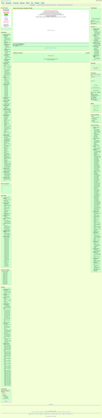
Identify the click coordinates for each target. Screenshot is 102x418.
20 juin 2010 (6, 93)
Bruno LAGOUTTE (97, 185)
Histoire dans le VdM (6, 178)
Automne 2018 (6, 244)
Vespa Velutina (6, 63)
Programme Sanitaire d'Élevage (6, 231)
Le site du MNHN (6, 69)
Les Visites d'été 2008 (7, 335)
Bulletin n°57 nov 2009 (7, 380)
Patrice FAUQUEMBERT (96, 133)
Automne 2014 (6, 251)
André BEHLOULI (96, 140)
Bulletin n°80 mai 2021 (7, 355)
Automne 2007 (6, 266)
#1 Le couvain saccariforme (6, 117)
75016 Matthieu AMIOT (97, 156)
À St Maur (97, 105)
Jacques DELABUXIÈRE (96, 49)
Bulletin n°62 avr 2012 (7, 375)
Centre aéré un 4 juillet (7, 111)
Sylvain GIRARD (96, 179)
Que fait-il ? (6, 225)
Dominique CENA (96, 130)
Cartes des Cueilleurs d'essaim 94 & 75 (97, 267)
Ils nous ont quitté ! (96, 46)
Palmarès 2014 (5, 279)
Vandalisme (6, 107)
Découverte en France (7, 74)
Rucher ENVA (6, 98)
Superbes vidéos (96, 29)
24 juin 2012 (6, 91)
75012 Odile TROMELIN (96, 153)
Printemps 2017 (6, 246)
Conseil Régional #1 (7, 305)
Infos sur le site (95, 119)
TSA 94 (94, 128)
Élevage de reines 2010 (96, 43)
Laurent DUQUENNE (97, 175)
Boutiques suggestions (7, 174)
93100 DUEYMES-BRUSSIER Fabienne (97, 216)
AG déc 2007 (6, 265)
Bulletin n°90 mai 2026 (7, 345)
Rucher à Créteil (6, 101)
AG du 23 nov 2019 (7, 309)
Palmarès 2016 (5, 277)
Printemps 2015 (6, 250)
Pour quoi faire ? (6, 220)
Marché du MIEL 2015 (97, 41)
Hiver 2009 (6, 263)
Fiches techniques (6, 135)
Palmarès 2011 (5, 280)
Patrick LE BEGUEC (97, 190)
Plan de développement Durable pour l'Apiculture (7, 213)
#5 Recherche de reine (7, 163)
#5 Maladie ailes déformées (6, 123)
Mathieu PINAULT (96, 197)
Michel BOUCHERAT (97, 141)
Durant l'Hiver (6, 60)
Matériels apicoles (6, 172)
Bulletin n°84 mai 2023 (7, 351)
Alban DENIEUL (96, 174)
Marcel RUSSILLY (96, 50)
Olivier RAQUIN (96, 199)
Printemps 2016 (6, 248)
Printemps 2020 (6, 242)
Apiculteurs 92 (95, 232)
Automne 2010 (6, 258)
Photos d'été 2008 (7, 334)
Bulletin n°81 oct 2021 (7, 354)
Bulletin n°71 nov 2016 (7, 366)
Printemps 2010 (6, 259)
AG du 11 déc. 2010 (7, 317)
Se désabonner (5, 396)
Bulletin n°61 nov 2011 (7, 376)
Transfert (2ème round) (7, 340)
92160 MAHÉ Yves (97, 235)
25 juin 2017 (6, 87)
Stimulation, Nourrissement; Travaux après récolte (7, 42)
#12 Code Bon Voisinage (6, 152)
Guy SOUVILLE (96, 51)
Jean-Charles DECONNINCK (96, 173)
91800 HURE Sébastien (96, 247)
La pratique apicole (7, 35)
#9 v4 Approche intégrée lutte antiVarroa (7, 157)
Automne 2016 (6, 247)
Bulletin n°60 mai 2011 (7, 377)
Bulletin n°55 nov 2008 (7, 382)
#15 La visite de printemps (6, 147)
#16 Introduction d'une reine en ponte (7, 145)
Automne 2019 (6, 243)
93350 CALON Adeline (97, 147)
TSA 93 (94, 146)
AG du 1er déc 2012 (7, 315)
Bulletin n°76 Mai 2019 (7, 360)
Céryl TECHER (96, 205)
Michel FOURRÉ (96, 177)
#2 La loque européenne (6, 119)
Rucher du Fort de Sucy (7, 109)
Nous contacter (6, 201)
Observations (7, 46)
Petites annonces (6, 175)
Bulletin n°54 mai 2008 (7, 383)
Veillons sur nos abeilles (95, 56)
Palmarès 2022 (5, 273)
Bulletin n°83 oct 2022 (7, 352)
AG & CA (7, 308)
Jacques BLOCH (96, 161)
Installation (5, 102)
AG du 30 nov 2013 (7, 314)
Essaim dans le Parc (7, 103)
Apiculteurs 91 (95, 241)
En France (94, 105)
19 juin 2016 (6, 88)
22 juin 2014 (6, 90)
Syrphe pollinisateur (97, 32)
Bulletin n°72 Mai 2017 (7, 365)
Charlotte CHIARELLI (97, 131)
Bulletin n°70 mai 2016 (7, 367)
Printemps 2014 (6, 252)
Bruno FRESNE (96, 178)
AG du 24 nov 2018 (7, 310)
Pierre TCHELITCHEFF (96, 144)
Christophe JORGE (97, 184)
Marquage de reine (7, 38)
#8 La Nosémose (6, 127)
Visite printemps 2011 (7, 324)
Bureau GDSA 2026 (7, 221)
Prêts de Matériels (6, 228)
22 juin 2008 (6, 95)
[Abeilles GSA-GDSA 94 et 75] (6, 0)
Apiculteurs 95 (95, 258)
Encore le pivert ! (6, 81)
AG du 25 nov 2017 (7, 311)
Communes (95, 262)
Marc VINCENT (96, 137)
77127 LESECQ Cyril (97, 253)
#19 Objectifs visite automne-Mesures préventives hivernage (7, 140)
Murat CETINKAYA (96, 166)
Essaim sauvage (6, 82)
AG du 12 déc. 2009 (7, 318)
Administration (6, 203)
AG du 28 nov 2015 (7, 312)
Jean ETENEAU (96, 176)
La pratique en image (97, 44)
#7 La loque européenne (6, 160)
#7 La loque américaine (7, 126)
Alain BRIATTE (96, 163)
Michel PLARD (96, 198)
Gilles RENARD (96, 200)
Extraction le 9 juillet (7, 110)
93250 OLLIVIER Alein (97, 226)
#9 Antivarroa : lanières (7, 128)
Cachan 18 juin (6, 217)
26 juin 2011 (6, 92)
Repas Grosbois (6, 84)
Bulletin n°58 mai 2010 (7, 379)
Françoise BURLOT (97, 165)
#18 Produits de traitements (6, 142)
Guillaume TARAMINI (97, 204)
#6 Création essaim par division (7, 162)
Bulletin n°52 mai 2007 (7, 385)
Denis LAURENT (96, 189)
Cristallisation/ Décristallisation (96, 40)
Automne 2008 (6, 264)
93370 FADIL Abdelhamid (96, 230)
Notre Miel (94, 35)
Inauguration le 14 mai (7, 112)
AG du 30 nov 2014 (7, 313)
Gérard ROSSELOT (97, 201)
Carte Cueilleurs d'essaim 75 (96, 266)
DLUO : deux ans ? (97, 38)
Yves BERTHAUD (96, 129)
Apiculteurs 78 (95, 249)
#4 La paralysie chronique (6, 122)
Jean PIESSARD (96, 47)
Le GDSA (7, 219)
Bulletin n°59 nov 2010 (7, 378)
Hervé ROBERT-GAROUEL (96, 142)
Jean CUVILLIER (96, 169)
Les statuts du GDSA (7, 222)
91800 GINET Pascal (97, 245)
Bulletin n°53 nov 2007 (7, 384)
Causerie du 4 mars (7, 72)
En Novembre (6, 55)
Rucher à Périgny (6, 105)
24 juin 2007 (6, 96)
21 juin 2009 (6, 94)
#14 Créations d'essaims (6, 148)
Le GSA (7, 224)
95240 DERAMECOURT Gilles (97, 260)
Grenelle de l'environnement (6, 211)
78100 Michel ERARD (97, 250)
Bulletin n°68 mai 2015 (7, 370)
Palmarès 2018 (5, 275)
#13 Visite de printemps (6, 150)
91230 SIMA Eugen (97, 244)
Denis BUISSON (96, 164)
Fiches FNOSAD (6, 115)
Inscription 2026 (5, 272)
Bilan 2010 (5, 325)
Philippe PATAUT (96, 196)
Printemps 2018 (6, 245)
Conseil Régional (6, 304)
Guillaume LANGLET (97, 186)
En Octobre (6, 50)
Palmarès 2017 (5, 276)
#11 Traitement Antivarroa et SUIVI (6, 153)
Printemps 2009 (6, 262)
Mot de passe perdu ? (96, 87)
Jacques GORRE (96, 134)
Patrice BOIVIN (96, 162)
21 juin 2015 (6, 89)
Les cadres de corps (7, 291)
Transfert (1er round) (7, 341)
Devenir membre (96, 90)
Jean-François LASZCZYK (96, 188)
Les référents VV (6, 71)
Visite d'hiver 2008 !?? (7, 338)
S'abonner (5, 395)
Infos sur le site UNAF (96, 117)
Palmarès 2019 (5, 274)
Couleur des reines (7, 138)
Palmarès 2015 (5, 278)
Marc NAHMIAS (96, 195)
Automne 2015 (6, 249)
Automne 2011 (6, 256)
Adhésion (5, 198)
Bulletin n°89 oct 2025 (7, 346)
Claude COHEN (96, 168)
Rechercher (96, 68)
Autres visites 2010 (7, 326)
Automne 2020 (6, 241)
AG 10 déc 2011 (6, 316)
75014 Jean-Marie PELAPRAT (96, 155)
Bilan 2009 (5, 329)
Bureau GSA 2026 (7, 226)
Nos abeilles (6, 302)
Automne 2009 (6, 260)
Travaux (6, 53)
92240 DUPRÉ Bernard (97, 236)
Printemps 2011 (6, 257)
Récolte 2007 (6, 339)
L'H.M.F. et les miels (97, 37)
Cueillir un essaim (96, 33)
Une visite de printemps (6, 37)
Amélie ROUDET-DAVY (97, 202)
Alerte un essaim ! (7, 99)
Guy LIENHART (96, 191)
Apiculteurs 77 (95, 252)
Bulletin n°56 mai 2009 (7, 381)
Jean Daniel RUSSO (97, 203)
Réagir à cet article (51, 55)
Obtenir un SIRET (7, 207)
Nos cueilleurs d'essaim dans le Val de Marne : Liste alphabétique (97, 269)
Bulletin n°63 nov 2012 (7, 374)
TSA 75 (94, 139)
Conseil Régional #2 (7, 306)
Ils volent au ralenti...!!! (97, 31)
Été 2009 (5, 261)
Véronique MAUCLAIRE (95, 136)
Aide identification (6, 73)
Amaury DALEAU (96, 170)
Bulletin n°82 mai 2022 (7, 353)
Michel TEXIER (96, 206)
